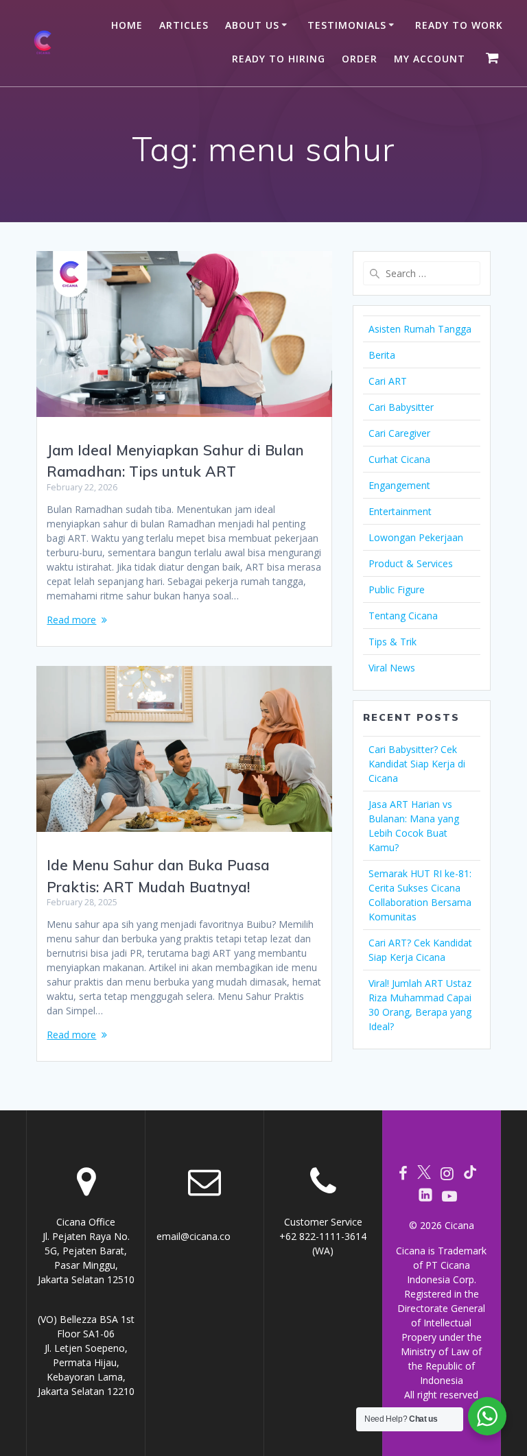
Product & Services (410, 563)
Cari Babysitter (401, 407)
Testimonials (346, 25)
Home (127, 25)
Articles (184, 25)
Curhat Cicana (399, 459)
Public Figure (396, 589)
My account (429, 58)
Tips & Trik (392, 641)
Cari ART (387, 380)
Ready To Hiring (278, 58)
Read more (71, 619)
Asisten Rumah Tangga (419, 328)
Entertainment (400, 511)
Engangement (399, 485)
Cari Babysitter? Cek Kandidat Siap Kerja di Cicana (416, 764)
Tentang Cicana (403, 615)
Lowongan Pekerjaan (415, 537)
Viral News (391, 667)
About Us (252, 25)
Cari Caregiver (399, 433)
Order (359, 58)
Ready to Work (459, 25)
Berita (381, 354)
